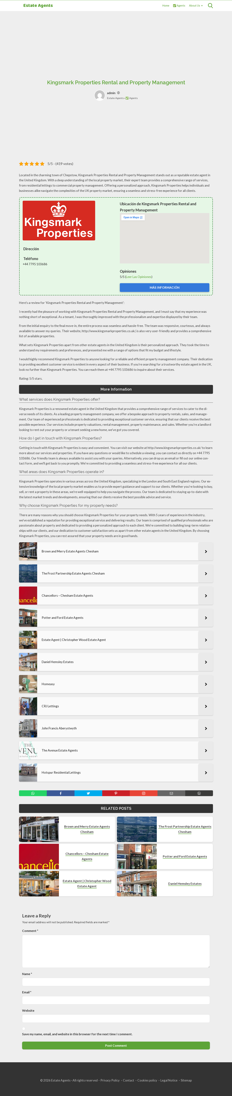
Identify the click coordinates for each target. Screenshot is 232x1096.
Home (165, 5)
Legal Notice (168, 1080)
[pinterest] (116, 793)
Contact (128, 1080)
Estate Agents (38, 6)
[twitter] (88, 793)
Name (27, 974)
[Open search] (210, 5)
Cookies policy (147, 1080)
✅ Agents (179, 5)
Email (26, 992)
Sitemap (186, 1080)
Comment (30, 931)
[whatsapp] (33, 793)
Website (28, 1010)
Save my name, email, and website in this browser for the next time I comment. (77, 1034)
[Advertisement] (116, 41)
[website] (118, 93)
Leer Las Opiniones (138, 277)
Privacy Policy (110, 1080)
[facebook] (60, 793)
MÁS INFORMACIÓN (164, 287)
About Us (194, 5)
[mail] (171, 793)
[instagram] (144, 793)
